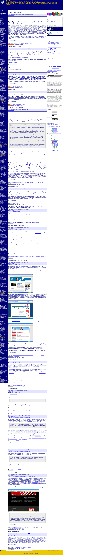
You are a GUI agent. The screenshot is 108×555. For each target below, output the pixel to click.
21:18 (29, 262)
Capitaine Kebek (3, 173)
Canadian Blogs (38, 436)
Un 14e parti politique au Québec (53, 43)
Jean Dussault (2, 110)
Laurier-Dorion (59, 91)
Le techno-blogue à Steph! (3, 302)
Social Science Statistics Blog (2, 287)
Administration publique (2, 89)
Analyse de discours (3, 90)
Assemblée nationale (15, 256)
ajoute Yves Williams (38, 377)
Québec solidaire (3, 86)
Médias (1, 71)
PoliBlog (1, 277)
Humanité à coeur (3, 355)
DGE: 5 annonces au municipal (53, 45)
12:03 (29, 533)
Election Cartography (3, 267)
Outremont (55, 97)
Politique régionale (3, 282)
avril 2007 (1, 22)
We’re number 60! (11, 94)
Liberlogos (2, 224)
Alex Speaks (2, 256)
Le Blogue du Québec (3, 205)
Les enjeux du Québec (2, 220)
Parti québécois (2, 83)
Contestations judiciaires (2, 64)
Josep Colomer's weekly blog (3, 273)
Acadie (60, 76)
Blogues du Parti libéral (3, 342)
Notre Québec (2, 231)
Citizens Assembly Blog (3, 264)
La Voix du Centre (3, 326)
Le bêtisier (2, 130)
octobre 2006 (2, 29)
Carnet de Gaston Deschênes (3, 261)
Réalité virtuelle (2, 240)
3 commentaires (11, 15)
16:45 (29, 48)
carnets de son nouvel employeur (34, 79)
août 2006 (1, 31)
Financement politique (2, 66)
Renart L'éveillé (2, 243)
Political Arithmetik (3, 278)
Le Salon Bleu (2, 372)
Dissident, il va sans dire (3, 351)
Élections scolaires (3, 48)
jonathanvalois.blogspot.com (21, 397)
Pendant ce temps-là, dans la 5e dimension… (18, 260)
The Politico (2, 290)
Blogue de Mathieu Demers (3, 169)
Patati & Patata (2, 329)
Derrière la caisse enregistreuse (3, 183)
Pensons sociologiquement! (3, 276)
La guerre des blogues (34, 420)
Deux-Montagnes (58, 85)
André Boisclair (16, 355)
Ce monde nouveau (3, 174)
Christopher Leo (3, 262)
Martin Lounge (2, 136)
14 (0, 37)
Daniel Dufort (2, 345)
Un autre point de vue (3, 249)
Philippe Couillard (54, 99)
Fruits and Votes (2, 269)
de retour (22, 79)
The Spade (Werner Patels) (3, 335)
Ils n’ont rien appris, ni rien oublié (15, 173)
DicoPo (1, 266)
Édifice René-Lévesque (31, 164)
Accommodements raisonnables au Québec (3, 121)
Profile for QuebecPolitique (53, 124)
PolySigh (1, 285)
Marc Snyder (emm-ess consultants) (3, 303)
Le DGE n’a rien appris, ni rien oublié (16, 107)
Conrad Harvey (52, 83)
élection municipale (57, 75)
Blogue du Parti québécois (2, 170)
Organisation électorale (2, 80)
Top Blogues (41, 432)
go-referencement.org (3, 295)
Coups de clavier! (3, 179)
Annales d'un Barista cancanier (3, 313)
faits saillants (10, 120)
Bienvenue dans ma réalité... (3, 315)
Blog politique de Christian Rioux (3, 167)
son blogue (33, 76)
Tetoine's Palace (3, 247)
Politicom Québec (3, 235)
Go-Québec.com (3, 186)
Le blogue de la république (2, 202)
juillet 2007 (2, 19)
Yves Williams (2, 310)
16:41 (32, 14)
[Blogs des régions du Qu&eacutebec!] (54, 134)
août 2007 (1, 18)
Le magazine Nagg (3, 208)
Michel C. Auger (2, 112)
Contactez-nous (3, 13)
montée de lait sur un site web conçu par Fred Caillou (26, 192)
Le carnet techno (3, 300)
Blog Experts (2, 294)
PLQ (57, 99)
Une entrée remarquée (13, 359)
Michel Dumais (11, 216)
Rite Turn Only (2, 331)
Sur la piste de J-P (3, 332)
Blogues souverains (3, 380)
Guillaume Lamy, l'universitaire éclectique (3, 188)
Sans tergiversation (3, 244)
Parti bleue (25, 483)
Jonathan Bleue (35, 483)
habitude (22, 77)
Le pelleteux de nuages (2, 211)
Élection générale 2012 (3, 46)
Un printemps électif (3, 376)
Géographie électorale (2, 271)
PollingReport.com (3, 283)
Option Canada (49, 97)
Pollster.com (2, 284)
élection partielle (29, 67)
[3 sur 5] (10, 44)
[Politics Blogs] (55, 145)
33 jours (1, 338)
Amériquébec (2, 123)
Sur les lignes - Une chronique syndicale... (3, 245)
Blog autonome (2, 339)
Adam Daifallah (2, 157)
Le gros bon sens (3, 132)
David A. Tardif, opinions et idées (3, 347)
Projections (2, 96)
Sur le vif (1, 117)
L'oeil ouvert (2, 127)
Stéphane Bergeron (3, 152)
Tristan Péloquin (19, 375)
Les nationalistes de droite (3, 222)
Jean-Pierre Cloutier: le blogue (3, 325)
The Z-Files (2, 336)
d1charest (1, 180)
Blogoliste (2, 99)
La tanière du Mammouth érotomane (2, 298)
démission (60, 84)
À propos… (2, 11)
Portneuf (57, 100)
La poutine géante (3, 196)
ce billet (31, 537)
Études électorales (3, 91)
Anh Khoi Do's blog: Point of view (3, 160)
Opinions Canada (3, 151)
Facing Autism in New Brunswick (3, 319)
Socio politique (2, 93)
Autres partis (2, 78)
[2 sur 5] (9, 44)
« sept (1, 40)
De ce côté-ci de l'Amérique (3, 106)
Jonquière (53, 90)
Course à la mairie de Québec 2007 (24, 54)
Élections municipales (3, 47)
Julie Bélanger (17, 453)
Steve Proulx (2, 116)
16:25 (29, 415)
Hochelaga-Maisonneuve (56, 87)
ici (21, 117)
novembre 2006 (2, 28)
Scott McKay (55, 106)
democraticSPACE (3, 265)
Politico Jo (2, 375)
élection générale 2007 (52, 74)
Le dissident (2, 207)
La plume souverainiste (2, 195)
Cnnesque (53, 550)
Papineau (58, 97)
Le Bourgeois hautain (3, 131)
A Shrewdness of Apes (3, 156)
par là (25, 117)
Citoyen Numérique (19, 217)
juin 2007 (1, 20)
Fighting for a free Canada (3, 322)
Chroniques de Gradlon (2, 176)
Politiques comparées (3, 92)
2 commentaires (11, 110)
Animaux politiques (3, 257)
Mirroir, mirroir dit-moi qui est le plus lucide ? (3, 227)
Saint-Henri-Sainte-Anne (53, 105)
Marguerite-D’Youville (50, 94)
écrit (23, 537)
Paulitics (1, 330)
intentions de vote (53, 88)
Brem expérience (3, 316)
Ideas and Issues (3, 323)
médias (29, 547)
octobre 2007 (2, 15)
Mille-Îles (57, 95)
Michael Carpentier (3, 305)
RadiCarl (1, 239)
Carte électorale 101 (51, 49)
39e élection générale (53, 76)
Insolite (1, 54)
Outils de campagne (12, 413)
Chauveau (57, 81)
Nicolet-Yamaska (60, 96)
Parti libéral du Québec (2, 82)
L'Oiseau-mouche (3, 365)
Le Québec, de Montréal (2, 215)
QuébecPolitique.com (51, 55)
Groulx (51, 87)
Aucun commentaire (11, 361)
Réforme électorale (3, 70)
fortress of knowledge (3, 184)
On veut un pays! (3, 374)
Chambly (51, 81)
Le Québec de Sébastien (2, 213)
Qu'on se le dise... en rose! (3, 238)
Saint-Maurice (52, 106)
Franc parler (2, 108)
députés (55, 85)
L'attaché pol (2, 193)
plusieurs (18, 266)
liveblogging (58, 92)
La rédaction (23, 92)
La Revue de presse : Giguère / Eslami (3, 367)
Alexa (27, 98)
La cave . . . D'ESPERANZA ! (3, 129)
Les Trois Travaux (3, 223)
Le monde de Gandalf (3, 370)
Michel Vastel (2, 113)
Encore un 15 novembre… (52, 48)
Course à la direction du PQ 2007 (3, 84)
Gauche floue (2, 353)
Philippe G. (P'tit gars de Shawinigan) (3, 233)
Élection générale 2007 (3, 44)
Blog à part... (2, 340)
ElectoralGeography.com (4, 268)
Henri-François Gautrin (2, 147)
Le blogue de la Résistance (2, 204)
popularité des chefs (53, 100)
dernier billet (38, 344)
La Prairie (55, 91)
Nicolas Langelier (3, 114)
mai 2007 (1, 21)
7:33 (28, 390)
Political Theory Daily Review (3, 281)
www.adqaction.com (16, 321)
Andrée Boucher (14, 67)
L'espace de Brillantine (2, 363)
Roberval (56, 103)
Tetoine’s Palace (13, 394)
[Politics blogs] (54, 130)
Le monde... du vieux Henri (3, 133)
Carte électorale (2, 62)
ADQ (50, 77)
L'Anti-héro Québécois (2, 192)
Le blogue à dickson (3, 200)
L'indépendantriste (3, 364)
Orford (53, 97)
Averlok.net (2, 162)
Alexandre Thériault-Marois (3, 158)
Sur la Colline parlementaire (2, 52)
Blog (48, 124)
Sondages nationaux (3, 97)
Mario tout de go (3, 304)
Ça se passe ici (2, 164)
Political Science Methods (3, 280)
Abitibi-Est (57, 76)
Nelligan (56, 96)
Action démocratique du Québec (3, 77)
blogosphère (22, 43)
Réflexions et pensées (2, 242)
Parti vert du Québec (3, 85)
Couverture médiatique (2, 73)
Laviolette (48, 92)
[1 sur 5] (8, 44)
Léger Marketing (57, 90)
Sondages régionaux (3, 98)
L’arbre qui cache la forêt (13, 531)
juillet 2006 (2, 32)
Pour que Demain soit (3, 236)
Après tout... (2, 124)
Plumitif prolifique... (3, 234)
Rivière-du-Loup (52, 103)
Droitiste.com (2, 381)
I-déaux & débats (3, 356)
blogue (9, 366)
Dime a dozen (2, 318)
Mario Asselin (11, 373)
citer (23, 193)
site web (59, 106)
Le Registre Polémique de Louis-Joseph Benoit (3, 218)
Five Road (2, 126)
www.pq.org (12, 294)
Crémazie (48, 84)
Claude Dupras (2, 177)
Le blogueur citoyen (3, 274)
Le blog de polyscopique (2, 369)
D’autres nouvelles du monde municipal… (55, 44)
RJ (57, 550)
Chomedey (48, 82)
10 (3, 36)
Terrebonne (57, 107)
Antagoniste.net (2, 161)
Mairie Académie (20, 59)
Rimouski (48, 103)
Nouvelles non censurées (2, 140)
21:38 (30, 449)
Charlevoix (54, 81)
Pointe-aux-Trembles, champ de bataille (54, 47)
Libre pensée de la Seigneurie (3, 135)
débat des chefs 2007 (55, 84)
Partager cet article (13, 64)
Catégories (2, 41)
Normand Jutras (2, 150)
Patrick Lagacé (2, 115)
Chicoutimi (60, 81)
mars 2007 (2, 23)
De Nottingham (2, 181)
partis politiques (59, 98)
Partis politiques (2, 76)
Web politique (18, 49)
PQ (59, 100)
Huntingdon (48, 88)
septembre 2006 (3, 30)
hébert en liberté (3, 109)
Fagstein (1, 320)
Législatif (17, 534)
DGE (1, 65)
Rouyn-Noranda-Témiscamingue (55, 104)
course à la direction (58, 83)
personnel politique (29, 43)
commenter (28, 193)
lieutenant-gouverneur (53, 92)
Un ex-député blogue (13, 388)
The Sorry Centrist (3, 333)
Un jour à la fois (2, 141)
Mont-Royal (60, 95)
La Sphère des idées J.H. (3, 198)
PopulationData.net (3, 286)
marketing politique (50, 95)
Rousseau (48, 104)
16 (2, 37)
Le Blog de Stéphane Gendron (3, 149)
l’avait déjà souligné (36, 435)
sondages (48, 107)
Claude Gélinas (50, 64)
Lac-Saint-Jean (49, 91)
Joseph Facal (2, 148)
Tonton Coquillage (3, 248)
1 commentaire (10, 391)
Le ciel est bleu (2, 206)
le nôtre (17, 440)
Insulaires (1, 324)
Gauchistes (2, 382)
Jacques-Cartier (58, 88)
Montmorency (49, 96)
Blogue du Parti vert (3, 171)
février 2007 (2, 24)
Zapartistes (36, 480)
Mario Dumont (59, 94)
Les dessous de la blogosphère (15, 12)
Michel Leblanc (2, 306)
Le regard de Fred (3, 216)
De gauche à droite (43, 538)
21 (0, 38)
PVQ (57, 101)
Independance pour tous (3, 191)
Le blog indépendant (3, 199)
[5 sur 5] (12, 44)
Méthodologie (2, 95)
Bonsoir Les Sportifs (3, 172)
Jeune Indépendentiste (3, 361)
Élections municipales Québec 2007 (3, 165)
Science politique (3, 87)
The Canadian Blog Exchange (3, 309)
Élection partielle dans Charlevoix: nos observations (53, 69)
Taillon (51, 107)
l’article (30, 17)
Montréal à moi (2, 328)
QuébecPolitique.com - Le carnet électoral (22, 1)
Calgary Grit (2, 317)
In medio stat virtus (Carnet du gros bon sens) (3, 358)
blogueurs (23, 266)
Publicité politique (3, 74)
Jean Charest (59, 89)
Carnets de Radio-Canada (3, 104)
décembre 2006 (2, 27)
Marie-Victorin (55, 94)
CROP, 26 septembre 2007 (56, 15)
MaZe (1, 137)
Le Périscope (2, 209)
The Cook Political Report (3, 289)
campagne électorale (29, 355)
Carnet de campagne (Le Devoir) (3, 102)
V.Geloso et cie (2, 253)
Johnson (48, 90)
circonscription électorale (54, 82)
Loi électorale (31, 182)
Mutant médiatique (3, 230)
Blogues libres (2, 379)
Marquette (54, 95)
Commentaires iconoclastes (2, 344)
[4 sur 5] (11, 44)
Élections (1, 42)
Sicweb (20, 439)
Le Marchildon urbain (3, 327)
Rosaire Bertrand (59, 103)
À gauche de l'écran (3, 163)
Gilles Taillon (2, 145)
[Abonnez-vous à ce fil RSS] (54, 112)
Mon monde (2, 229)
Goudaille (1, 296)
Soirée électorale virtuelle (14, 447)
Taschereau (54, 107)
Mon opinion (2, 138)
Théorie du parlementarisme (3, 60)
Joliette (51, 90)
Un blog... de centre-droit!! (3, 251)
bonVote (1, 260)
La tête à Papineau (3, 368)
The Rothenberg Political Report (3, 292)
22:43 (28, 109)
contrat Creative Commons (54, 121)
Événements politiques (2, 50)
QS (58, 101)
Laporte (53, 91)
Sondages (2, 94)
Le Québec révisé (3, 371)
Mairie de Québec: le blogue (14, 46)
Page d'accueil (2, 10)
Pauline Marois (49, 99)
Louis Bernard (2, 225)
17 (3, 37)
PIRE (41, 480)
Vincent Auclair (2, 153)
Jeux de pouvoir (2, 111)
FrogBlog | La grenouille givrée (3, 185)
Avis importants (3, 12)
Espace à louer (2, 125)
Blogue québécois (3, 341)
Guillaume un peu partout (3, 354)
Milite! (1, 373)
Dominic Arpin (2, 107)
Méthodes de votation (3, 67)
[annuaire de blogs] (54, 143)
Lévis (61, 90)
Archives (1, 14)
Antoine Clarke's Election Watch (3, 259)
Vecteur (1, 142)
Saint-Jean (58, 105)
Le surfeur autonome (40, 438)
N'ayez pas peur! (3, 307)
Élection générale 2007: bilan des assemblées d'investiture (54, 66)
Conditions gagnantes (4, 178)
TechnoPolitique (3, 246)
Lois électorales (2, 61)
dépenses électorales (50, 85)
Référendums (2, 69)
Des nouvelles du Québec (3, 349)
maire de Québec (41, 67)
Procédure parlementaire (2, 58)
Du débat (1, 352)
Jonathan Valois (32, 248)
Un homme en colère (3, 252)
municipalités (53, 96)
